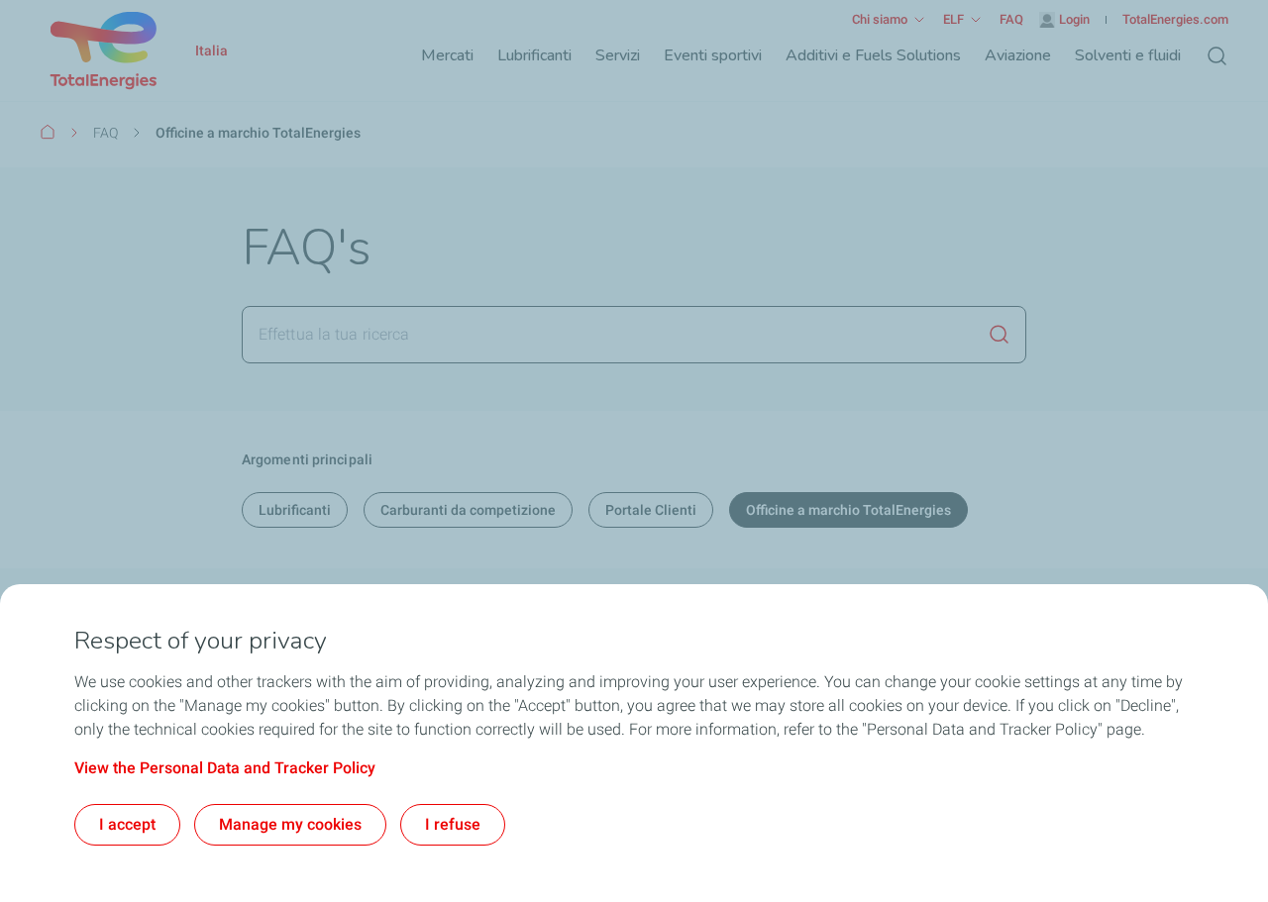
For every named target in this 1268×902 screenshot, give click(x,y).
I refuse (452, 824)
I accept (127, 824)
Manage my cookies (290, 824)
